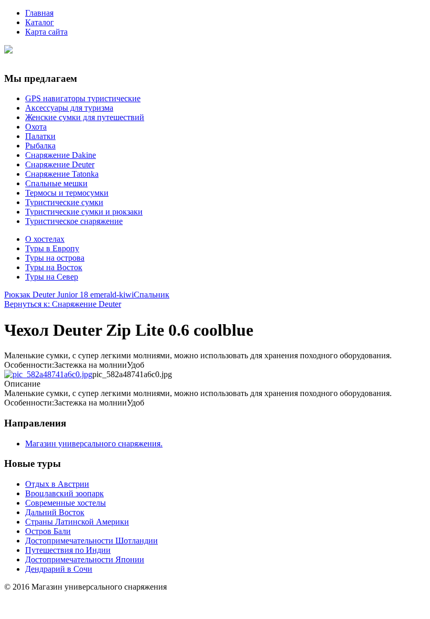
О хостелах (44, 238)
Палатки (40, 136)
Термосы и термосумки (67, 192)
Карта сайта (46, 31)
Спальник (151, 294)
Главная (39, 12)
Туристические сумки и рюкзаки (84, 211)
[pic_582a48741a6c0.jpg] (48, 374)
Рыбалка (40, 145)
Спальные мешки (56, 183)
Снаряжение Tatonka (62, 173)
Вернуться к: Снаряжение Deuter (62, 304)
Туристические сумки (64, 202)
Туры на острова (54, 257)
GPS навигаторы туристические (83, 98)
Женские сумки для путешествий (84, 117)
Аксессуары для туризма (69, 107)
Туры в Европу (52, 248)
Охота (36, 126)
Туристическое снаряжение (74, 221)
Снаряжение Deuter (59, 164)
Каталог (39, 22)
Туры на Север (51, 276)
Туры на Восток (53, 267)
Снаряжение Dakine (60, 155)
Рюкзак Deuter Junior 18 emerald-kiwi (69, 294)
